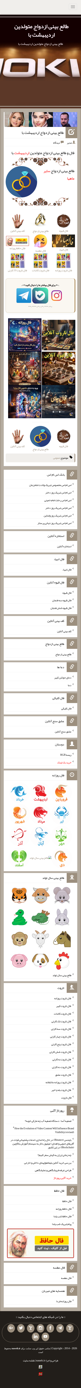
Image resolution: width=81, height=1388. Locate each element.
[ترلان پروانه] (41, 120)
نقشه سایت (29, 1360)
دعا (69, 685)
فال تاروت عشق (63, 1074)
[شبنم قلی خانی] (17, 120)
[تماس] (30, 1328)
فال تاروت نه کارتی (61, 1059)
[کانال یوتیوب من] (45, 1337)
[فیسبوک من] (50, 1328)
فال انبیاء (66, 569)
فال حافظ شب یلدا (62, 1216)
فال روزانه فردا (63, 1301)
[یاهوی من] (70, 1328)
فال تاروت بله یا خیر (61, 1090)
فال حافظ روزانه (63, 1208)
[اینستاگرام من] (40, 1328)
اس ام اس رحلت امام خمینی (57, 500)
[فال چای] (58, 402)
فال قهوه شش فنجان (60, 608)
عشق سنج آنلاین (63, 731)
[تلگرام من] (60, 1328)
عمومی (56, 457)
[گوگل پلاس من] (11, 1328)
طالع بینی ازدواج (63, 654)
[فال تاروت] (58, 336)
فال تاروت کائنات (62, 1013)
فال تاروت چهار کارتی (60, 1036)
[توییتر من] (21, 1328)
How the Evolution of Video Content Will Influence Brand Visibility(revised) (44, 1130)
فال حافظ (66, 1201)
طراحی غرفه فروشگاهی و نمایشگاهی (53, 1170)
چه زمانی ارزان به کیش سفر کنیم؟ (54, 1155)
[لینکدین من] (35, 1337)
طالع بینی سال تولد (62, 975)
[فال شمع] (25, 369)
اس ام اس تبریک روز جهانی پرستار (54, 523)
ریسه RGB (65, 754)
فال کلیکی (66, 708)
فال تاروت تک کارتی (61, 1021)
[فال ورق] (25, 402)
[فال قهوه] (58, 369)
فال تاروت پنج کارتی (61, 1044)
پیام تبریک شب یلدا (61, 1224)
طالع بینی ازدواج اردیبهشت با (43, 132)
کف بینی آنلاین (64, 631)
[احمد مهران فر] (65, 120)
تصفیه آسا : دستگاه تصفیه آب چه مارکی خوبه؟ (48, 1120)
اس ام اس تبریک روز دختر (58, 492)
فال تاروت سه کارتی (61, 1028)
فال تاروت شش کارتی (60, 1051)
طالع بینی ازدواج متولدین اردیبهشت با (41, 30)
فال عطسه (66, 1278)
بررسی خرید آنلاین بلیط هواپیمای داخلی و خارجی (47, 1162)
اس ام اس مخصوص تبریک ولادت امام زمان (50, 484)
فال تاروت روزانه (62, 998)
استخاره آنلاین (64, 546)
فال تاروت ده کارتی (61, 1067)
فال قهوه (67, 592)
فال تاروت (66, 1097)
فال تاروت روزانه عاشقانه (58, 1082)
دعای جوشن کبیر (62, 677)
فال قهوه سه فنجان (61, 600)
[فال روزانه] (25, 336)
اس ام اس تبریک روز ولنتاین (57, 515)
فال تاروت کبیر (63, 1006)
